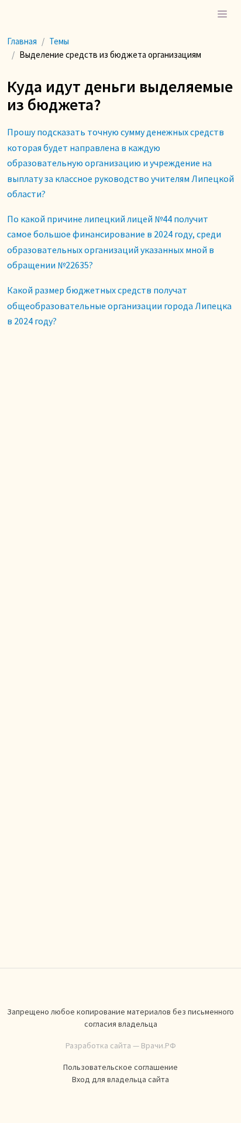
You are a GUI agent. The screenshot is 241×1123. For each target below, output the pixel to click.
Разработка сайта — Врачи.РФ (121, 1045)
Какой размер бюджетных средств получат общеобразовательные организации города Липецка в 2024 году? (119, 305)
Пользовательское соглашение (120, 1067)
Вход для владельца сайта (120, 1079)
